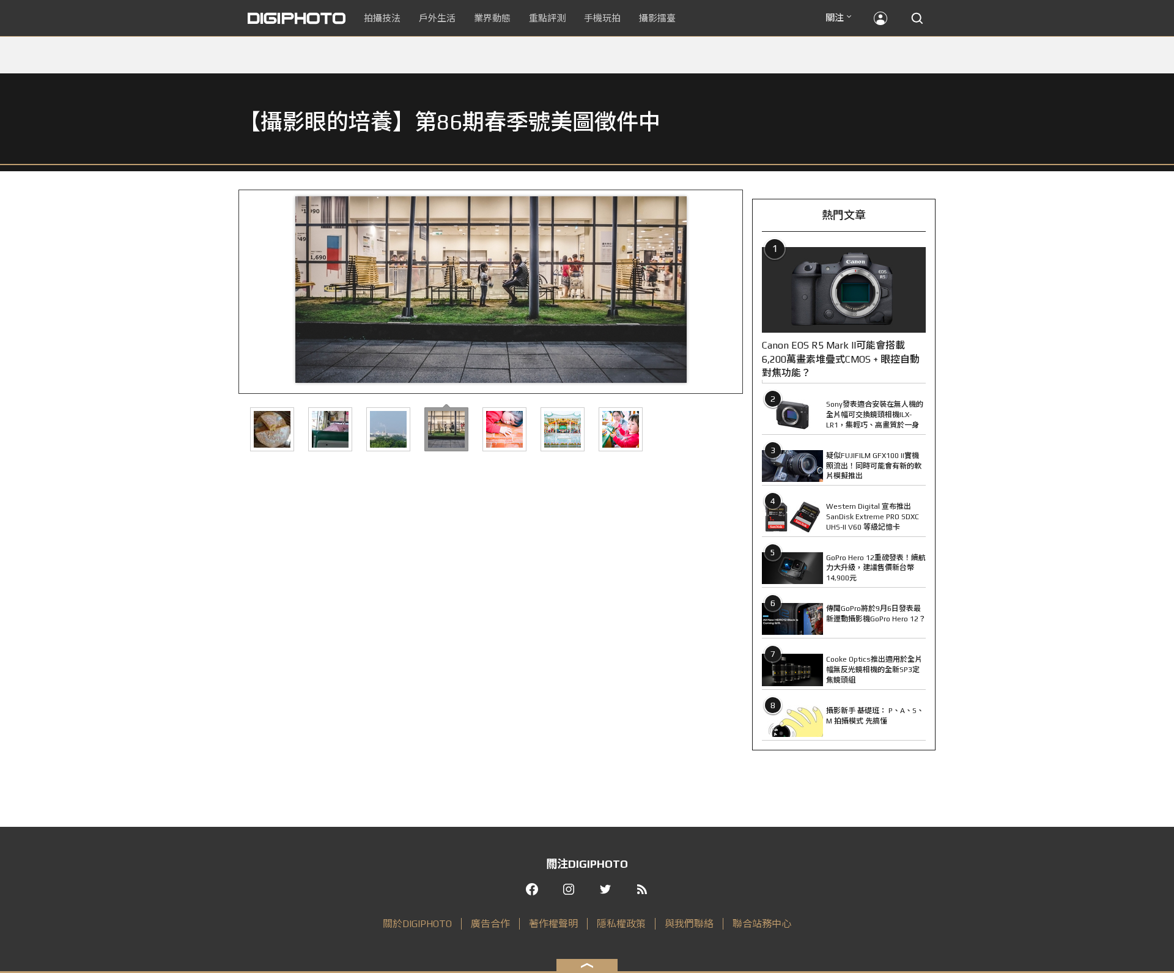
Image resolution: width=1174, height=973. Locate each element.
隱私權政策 (621, 924)
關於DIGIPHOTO (417, 924)
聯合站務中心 (762, 924)
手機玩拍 (602, 18)
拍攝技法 (382, 18)
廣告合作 (490, 924)
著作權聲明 (553, 924)
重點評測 (547, 18)
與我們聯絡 (689, 924)
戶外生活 (437, 18)
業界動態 (492, 18)
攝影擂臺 (657, 18)
